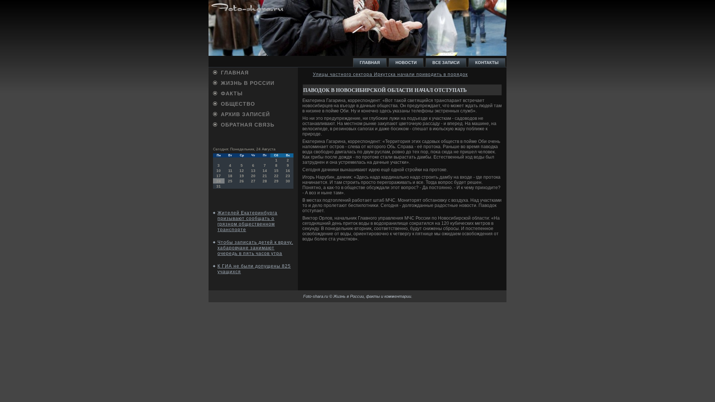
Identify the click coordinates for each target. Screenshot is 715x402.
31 (218, 186)
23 (288, 176)
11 (230, 171)
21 (265, 176)
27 (253, 181)
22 (276, 176)
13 (253, 171)
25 (230, 181)
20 (253, 176)
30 (288, 181)
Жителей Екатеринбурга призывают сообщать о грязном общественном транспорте (247, 221)
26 (241, 181)
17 (218, 176)
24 (218, 181)
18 (230, 176)
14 (265, 171)
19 (241, 176)
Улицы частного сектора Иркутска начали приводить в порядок (390, 74)
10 (218, 171)
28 (265, 181)
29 (276, 181)
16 (288, 171)
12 (241, 171)
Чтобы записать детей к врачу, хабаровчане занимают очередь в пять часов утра (255, 248)
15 (276, 171)
